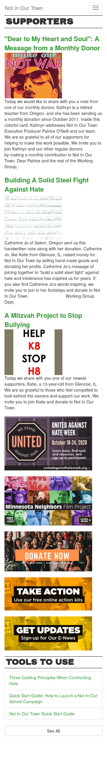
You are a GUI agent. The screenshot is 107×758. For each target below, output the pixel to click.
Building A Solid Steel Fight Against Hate (46, 184)
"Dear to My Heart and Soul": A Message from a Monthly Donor (52, 43)
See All (53, 731)
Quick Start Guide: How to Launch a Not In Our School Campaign (53, 698)
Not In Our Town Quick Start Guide (42, 714)
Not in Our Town (24, 8)
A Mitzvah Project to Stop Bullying (43, 319)
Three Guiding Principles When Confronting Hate (50, 680)
